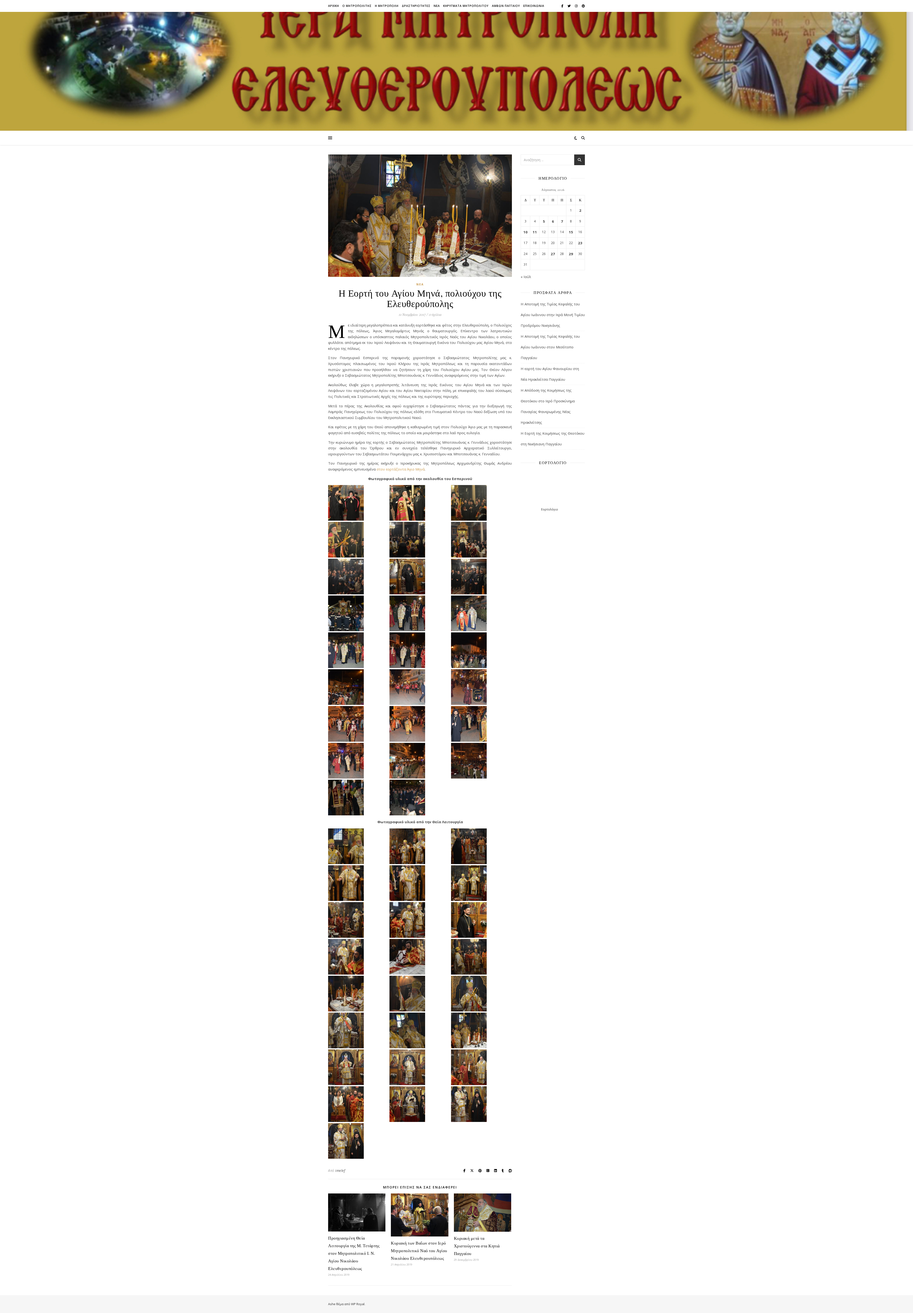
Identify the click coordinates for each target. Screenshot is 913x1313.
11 (535, 232)
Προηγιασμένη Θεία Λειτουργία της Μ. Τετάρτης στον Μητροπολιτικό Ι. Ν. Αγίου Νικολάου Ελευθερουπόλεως (353, 1253)
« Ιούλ (526, 276)
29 (571, 253)
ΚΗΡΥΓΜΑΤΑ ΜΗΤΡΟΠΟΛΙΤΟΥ (466, 6)
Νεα (437, 6)
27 (553, 253)
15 (571, 232)
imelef (340, 1170)
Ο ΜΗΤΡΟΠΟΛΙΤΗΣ (357, 6)
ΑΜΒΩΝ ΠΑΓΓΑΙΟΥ (506, 6)
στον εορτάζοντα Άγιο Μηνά (401, 469)
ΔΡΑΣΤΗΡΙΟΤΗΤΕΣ (416, 6)
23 (580, 242)
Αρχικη (333, 6)
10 (525, 232)
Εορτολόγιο (549, 509)
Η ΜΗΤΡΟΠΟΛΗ (386, 6)
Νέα (420, 284)
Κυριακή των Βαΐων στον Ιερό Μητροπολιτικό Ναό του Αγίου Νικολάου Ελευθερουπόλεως (419, 1250)
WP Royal (357, 1304)
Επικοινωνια (533, 6)
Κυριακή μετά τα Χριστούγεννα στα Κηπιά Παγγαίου (477, 1245)
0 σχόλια (435, 314)
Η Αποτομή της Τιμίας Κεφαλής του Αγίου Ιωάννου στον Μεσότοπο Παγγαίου (550, 347)
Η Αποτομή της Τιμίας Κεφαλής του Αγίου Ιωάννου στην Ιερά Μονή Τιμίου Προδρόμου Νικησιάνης (553, 315)
